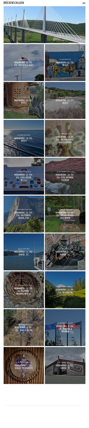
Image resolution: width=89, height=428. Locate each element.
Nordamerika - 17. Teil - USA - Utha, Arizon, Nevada (23, 177)
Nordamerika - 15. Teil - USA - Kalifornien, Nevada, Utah (23, 215)
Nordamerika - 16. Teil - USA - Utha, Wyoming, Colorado (65, 177)
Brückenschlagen (14, 3)
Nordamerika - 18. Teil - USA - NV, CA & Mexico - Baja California (65, 139)
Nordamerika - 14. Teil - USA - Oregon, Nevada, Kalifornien (65, 215)
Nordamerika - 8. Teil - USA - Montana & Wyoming (65, 329)
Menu (83, 3)
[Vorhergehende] (44, 395)
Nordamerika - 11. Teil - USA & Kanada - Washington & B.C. (23, 291)
